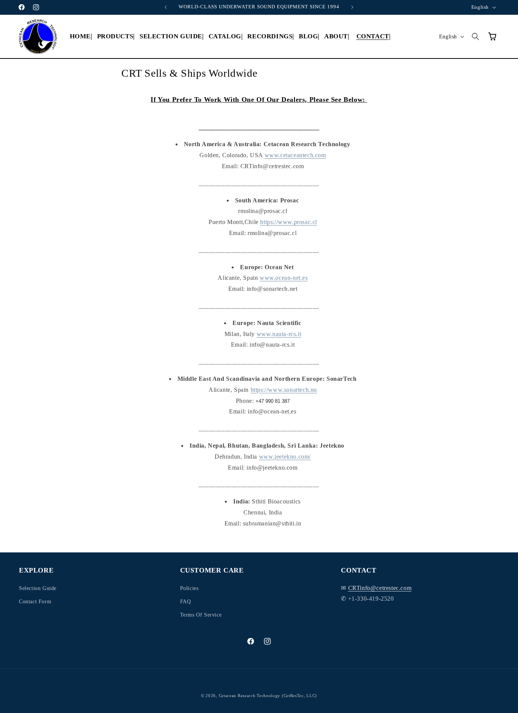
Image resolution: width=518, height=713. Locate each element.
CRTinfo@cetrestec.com (380, 587)
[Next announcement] (352, 7)
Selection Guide (38, 588)
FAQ (185, 601)
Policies (189, 588)
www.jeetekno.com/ (285, 456)
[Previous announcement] (165, 7)
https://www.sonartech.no (284, 389)
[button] (116, 36)
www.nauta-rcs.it (279, 334)
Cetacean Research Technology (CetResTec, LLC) (268, 695)
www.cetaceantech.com (295, 155)
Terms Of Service (201, 614)
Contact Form (35, 601)
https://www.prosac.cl (288, 222)
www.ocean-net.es (284, 277)
